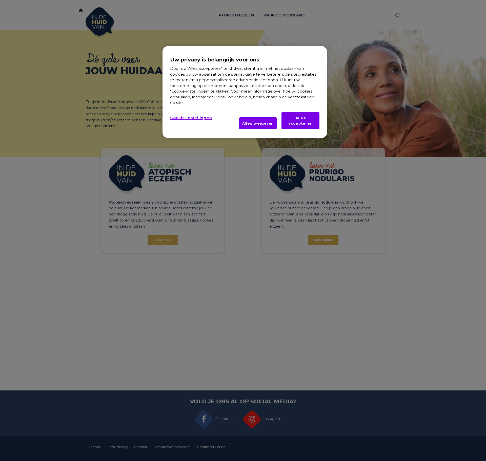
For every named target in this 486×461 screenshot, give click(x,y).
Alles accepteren (300, 121)
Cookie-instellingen (191, 117)
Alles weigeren (258, 123)
